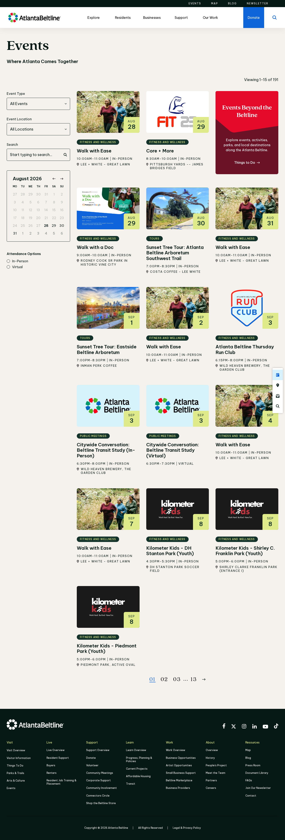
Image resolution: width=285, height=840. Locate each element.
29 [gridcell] (30, 194)
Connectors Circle (98, 795)
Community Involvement (101, 787)
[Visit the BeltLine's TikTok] (276, 726)
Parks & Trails (15, 773)
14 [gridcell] (46, 210)
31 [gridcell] (46, 194)
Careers (211, 787)
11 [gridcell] (22, 210)
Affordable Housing (138, 776)
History (210, 757)
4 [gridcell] (22, 202)
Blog (248, 757)
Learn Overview (136, 750)
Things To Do (15, 765)
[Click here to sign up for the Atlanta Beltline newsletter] (277, 396)
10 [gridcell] (15, 210)
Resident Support (58, 757)
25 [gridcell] (23, 225)
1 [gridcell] (54, 194)
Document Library (256, 772)
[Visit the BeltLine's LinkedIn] (254, 727)
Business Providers (178, 787)
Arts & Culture (16, 780)
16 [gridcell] (62, 210)
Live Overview (55, 750)
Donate (91, 757)
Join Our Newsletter (258, 787)
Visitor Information (19, 758)
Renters (52, 772)
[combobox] (38, 104)
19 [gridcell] (30, 218)
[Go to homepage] (34, 17)
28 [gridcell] (23, 194)
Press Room (252, 765)
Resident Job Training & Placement (61, 782)
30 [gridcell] (38, 194)
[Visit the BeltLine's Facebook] (223, 726)
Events (11, 788)
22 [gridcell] (54, 218)
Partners (211, 780)
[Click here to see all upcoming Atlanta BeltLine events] (277, 375)
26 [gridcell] (30, 225)
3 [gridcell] (15, 202)
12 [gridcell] (30, 210)
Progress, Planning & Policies (139, 759)
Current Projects (137, 768)
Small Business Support (181, 772)
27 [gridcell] (15, 194)
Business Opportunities (181, 757)
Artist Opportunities (179, 765)
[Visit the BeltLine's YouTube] (265, 727)
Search (12, 144)
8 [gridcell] (54, 202)
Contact (250, 795)
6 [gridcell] (38, 202)
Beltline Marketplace (179, 780)
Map (248, 750)
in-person (20, 261)
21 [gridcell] (46, 218)
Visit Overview (16, 750)
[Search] (274, 17)
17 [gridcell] (15, 218)
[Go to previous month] (54, 179)
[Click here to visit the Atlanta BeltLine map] (277, 385)
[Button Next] (203, 679)
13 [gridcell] (38, 210)
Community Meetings (99, 772)
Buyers (51, 765)
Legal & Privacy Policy (187, 827)
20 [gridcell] (38, 218)
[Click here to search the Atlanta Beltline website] (277, 406)
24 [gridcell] (15, 225)
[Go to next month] (62, 179)
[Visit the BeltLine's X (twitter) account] (233, 727)
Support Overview (97, 750)
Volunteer (92, 765)
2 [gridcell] (62, 194)
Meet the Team (215, 772)
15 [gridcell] (54, 210)
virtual (17, 267)
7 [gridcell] (46, 202)
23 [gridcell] (62, 218)
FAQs (248, 780)
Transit (130, 783)
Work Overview (175, 750)
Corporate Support (98, 780)
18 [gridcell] (22, 218)
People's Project (216, 765)
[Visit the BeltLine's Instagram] (244, 727)
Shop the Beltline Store (101, 803)
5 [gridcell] (30, 202)
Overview (212, 750)
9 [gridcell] (62, 202)
